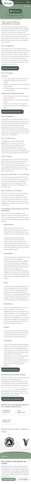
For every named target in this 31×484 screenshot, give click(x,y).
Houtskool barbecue (6, 411)
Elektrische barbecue (7, 421)
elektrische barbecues (7, 389)
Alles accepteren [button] (8, 479)
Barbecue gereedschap (10, 369)
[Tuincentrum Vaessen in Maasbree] (7, 3)
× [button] (29, 460)
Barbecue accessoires (10, 68)
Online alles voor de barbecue (12, 399)
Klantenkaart (16, 11)
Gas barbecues (21, 411)
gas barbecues (18, 387)
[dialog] (15, 471)
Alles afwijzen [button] (23, 479)
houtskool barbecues (7, 387)
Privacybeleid (13, 476)
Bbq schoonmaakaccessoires (12, 111)
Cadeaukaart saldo (16, 15)
